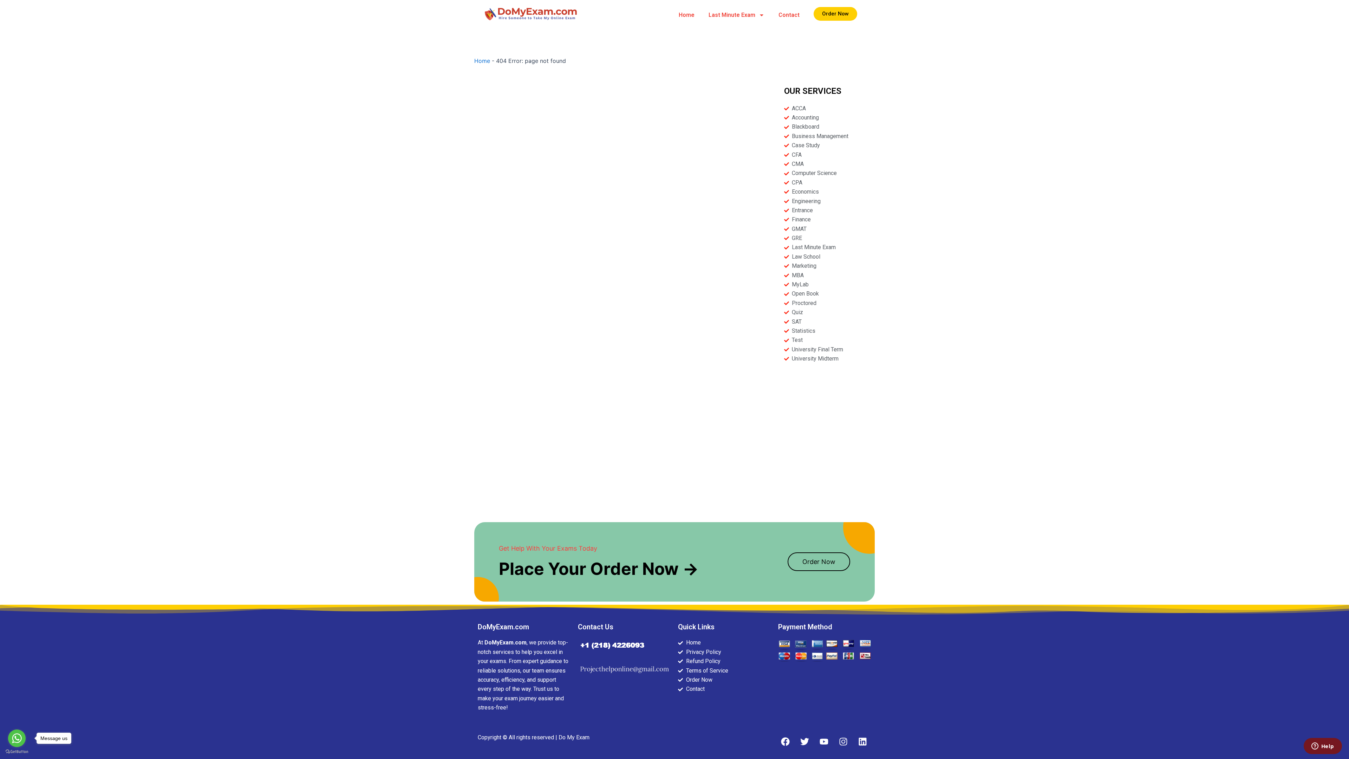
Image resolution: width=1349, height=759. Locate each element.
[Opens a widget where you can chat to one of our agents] (1322, 746)
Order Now (818, 561)
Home (687, 15)
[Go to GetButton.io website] (17, 752)
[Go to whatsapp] (17, 738)
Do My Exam (574, 737)
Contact (789, 15)
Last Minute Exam (732, 15)
